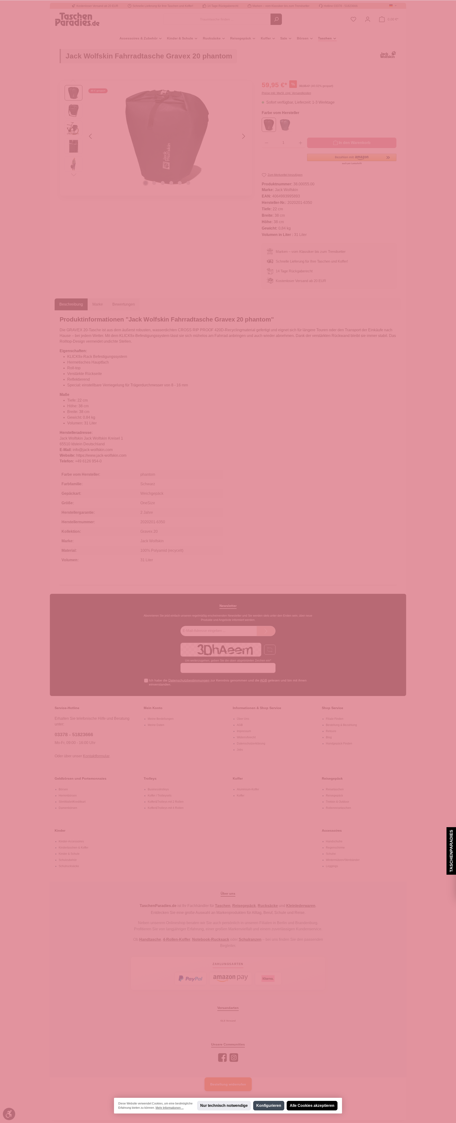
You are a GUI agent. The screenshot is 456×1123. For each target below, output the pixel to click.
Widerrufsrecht (246, 737)
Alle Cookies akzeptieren (312, 1106)
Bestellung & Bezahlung (341, 725)
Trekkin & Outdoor (337, 801)
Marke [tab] (97, 304)
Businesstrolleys (158, 789)
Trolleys (150, 778)
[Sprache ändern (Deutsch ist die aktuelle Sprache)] (393, 6)
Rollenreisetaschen (338, 808)
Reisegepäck (332, 778)
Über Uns (243, 718)
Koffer (238, 778)
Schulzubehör (68, 860)
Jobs (240, 749)
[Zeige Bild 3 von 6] (163, 183)
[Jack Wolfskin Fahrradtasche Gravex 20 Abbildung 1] (167, 136)
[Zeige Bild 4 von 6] (171, 183)
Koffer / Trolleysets (159, 795)
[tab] (71, 304)
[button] (351, 159)
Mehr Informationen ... (170, 1107)
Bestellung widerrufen (228, 1084)
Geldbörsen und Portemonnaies (80, 778)
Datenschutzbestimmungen (188, 680)
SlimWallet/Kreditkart (72, 801)
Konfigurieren (268, 1106)
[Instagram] (233, 1057)
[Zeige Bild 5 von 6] (180, 183)
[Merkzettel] (353, 19)
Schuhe (331, 853)
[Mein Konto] (368, 19)
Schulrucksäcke (69, 866)
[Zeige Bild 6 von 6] (188, 183)
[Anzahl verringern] (266, 143)
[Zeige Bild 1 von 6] (145, 183)
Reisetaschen (335, 789)
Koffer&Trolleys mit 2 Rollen (166, 801)
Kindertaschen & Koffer (73, 847)
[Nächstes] (243, 136)
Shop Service (332, 708)
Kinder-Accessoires (71, 841)
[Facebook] (222, 1057)
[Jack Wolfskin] (388, 58)
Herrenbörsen (68, 795)
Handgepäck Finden (339, 743)
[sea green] (285, 125)
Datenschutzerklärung (251, 743)
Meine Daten (156, 725)
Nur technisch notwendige (224, 1106)
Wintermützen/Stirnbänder (343, 860)
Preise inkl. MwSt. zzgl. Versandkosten (286, 93)
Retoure (331, 731)
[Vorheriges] (90, 136)
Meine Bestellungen (161, 718)
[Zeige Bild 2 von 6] (154, 183)
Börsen (63, 789)
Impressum (244, 731)
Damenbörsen (68, 808)
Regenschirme (335, 847)
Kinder (60, 830)
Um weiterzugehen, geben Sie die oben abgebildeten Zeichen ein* (228, 660)
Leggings (332, 866)
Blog (329, 737)
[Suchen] (276, 19)
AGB (263, 680)
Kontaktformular (96, 756)
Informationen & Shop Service (257, 708)
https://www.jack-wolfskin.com (101, 455)
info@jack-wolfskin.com (93, 450)
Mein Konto (153, 708)
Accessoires (332, 830)
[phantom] (269, 125)
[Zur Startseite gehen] (77, 19)
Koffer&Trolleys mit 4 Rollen (166, 808)
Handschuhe (334, 841)
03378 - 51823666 (74, 734)
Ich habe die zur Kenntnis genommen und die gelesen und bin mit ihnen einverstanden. (228, 682)
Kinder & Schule (69, 853)
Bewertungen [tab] (123, 304)
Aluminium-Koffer (248, 789)
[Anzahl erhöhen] (300, 143)
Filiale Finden (334, 718)
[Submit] (266, 631)
